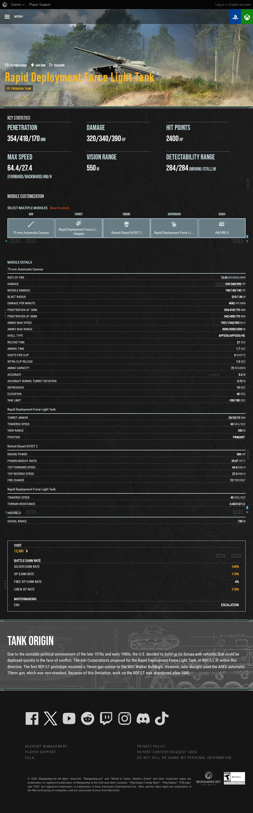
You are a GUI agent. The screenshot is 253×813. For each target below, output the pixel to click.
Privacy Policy (151, 746)
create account (240, 4)
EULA (29, 758)
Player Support (40, 752)
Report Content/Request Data (167, 752)
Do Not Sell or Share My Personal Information (184, 758)
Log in (219, 4)
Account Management (46, 746)
